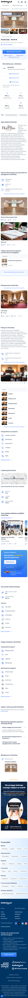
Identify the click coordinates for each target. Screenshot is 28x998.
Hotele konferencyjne (7, 36)
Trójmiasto (11, 864)
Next (26, 373)
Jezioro (16, 871)
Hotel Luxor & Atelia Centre (7, 538)
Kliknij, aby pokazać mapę (14, 478)
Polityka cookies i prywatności (14, 977)
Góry (9, 871)
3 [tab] (12, 307)
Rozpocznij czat (10, 567)
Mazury (4, 864)
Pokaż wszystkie (5, 460)
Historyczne (14, 878)
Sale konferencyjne (17, 5)
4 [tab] (14, 307)
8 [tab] (20, 383)
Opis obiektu (5, 5)
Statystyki (17, 918)
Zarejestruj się (18, 912)
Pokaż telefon (15, 74)
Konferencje (5, 886)
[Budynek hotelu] (5, 31)
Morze (3, 871)
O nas (2, 912)
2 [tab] (11, 307)
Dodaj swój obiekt (5, 926)
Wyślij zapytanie (10, 562)
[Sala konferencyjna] (14, 19)
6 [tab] (16, 307)
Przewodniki (4, 918)
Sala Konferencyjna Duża (9, 217)
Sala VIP (3, 242)
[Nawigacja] (25, 2)
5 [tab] (15, 307)
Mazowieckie (15, 856)
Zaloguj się (18, 914)
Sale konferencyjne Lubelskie (19, 9)
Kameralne (5, 878)
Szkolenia (20, 886)
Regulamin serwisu (14, 975)
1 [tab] (10, 307)
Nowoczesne (23, 878)
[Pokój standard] (14, 31)
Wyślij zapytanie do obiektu (14, 52)
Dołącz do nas (8, 955)
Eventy (13, 886)
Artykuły (3, 914)
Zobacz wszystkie (6, 518)
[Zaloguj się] (18, 2)
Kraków (12, 849)
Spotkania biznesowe (11, 115)
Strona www (15, 82)
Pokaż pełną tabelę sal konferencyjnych (14, 272)
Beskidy (19, 864)
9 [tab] (22, 383)
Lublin (15, 42)
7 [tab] (17, 307)
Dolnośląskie (5, 856)
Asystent (17, 916)
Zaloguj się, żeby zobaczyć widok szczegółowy (14, 193)
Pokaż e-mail (15, 78)
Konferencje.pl (5, 9)
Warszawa (4, 849)
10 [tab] (24, 383)
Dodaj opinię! (4, 711)
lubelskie (20, 42)
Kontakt (3, 916)
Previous (2, 373)
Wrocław (19, 849)
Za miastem (23, 871)
